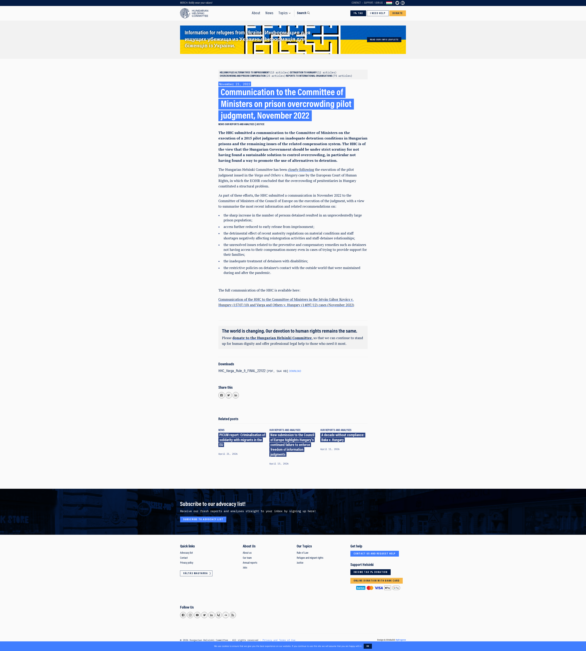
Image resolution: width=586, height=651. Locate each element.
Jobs (245, 567)
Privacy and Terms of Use (278, 640)
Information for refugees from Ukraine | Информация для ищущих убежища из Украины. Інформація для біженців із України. (247, 39)
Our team (247, 558)
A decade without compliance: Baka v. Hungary (342, 437)
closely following (301, 169)
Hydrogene (401, 640)
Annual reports (250, 562)
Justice (260, 124)
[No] (582, 646)
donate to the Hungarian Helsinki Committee (272, 338)
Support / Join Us (373, 3)
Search (301, 13)
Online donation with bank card (377, 580)
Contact (356, 3)
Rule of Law (302, 553)
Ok (367, 646)
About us (247, 553)
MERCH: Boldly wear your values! (196, 3)
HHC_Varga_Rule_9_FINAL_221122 (242, 371)
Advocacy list (186, 553)
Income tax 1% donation (371, 572)
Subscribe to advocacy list (203, 519)
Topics (283, 13)
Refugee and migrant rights (310, 558)
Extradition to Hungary (312, 72)
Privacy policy (186, 562)
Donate (397, 13)
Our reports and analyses (240, 124)
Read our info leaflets (384, 40)
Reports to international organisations (318, 76)
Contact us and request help (375, 553)
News (269, 13)
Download (295, 371)
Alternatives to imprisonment (261, 72)
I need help (377, 13)
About (256, 13)
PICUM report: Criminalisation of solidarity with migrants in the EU (242, 440)
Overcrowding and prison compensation (252, 76)
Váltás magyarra (389, 2)
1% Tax (358, 13)
